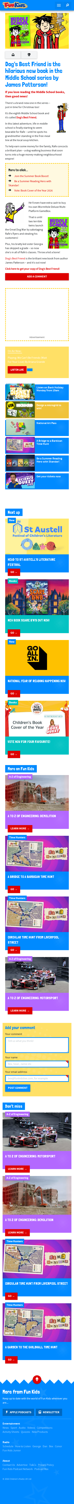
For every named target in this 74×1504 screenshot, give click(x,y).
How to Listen (23, 1446)
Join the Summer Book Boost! (31, 176)
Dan (45, 1446)
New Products (40, 1432)
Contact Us (9, 1465)
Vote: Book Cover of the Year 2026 (33, 190)
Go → (13, 572)
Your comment (13, 1034)
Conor (58, 1446)
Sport (13, 1428)
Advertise (22, 1465)
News (6, 1428)
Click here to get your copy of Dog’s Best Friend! (32, 269)
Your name (11, 1057)
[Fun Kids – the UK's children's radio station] (18, 5)
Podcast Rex (41, 1469)
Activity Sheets (11, 1432)
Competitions (44, 1428)
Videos (31, 1428)
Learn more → (20, 828)
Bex (51, 1446)
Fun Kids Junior (12, 1450)
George (37, 1446)
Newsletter (51, 1412)
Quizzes (25, 1432)
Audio (22, 1428)
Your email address (16, 1072)
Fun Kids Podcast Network (18, 1469)
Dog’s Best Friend (26, 117)
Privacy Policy (46, 1465)
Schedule (8, 1446)
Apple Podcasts (20, 1412)
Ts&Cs (32, 1465)
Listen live (17, 369)
